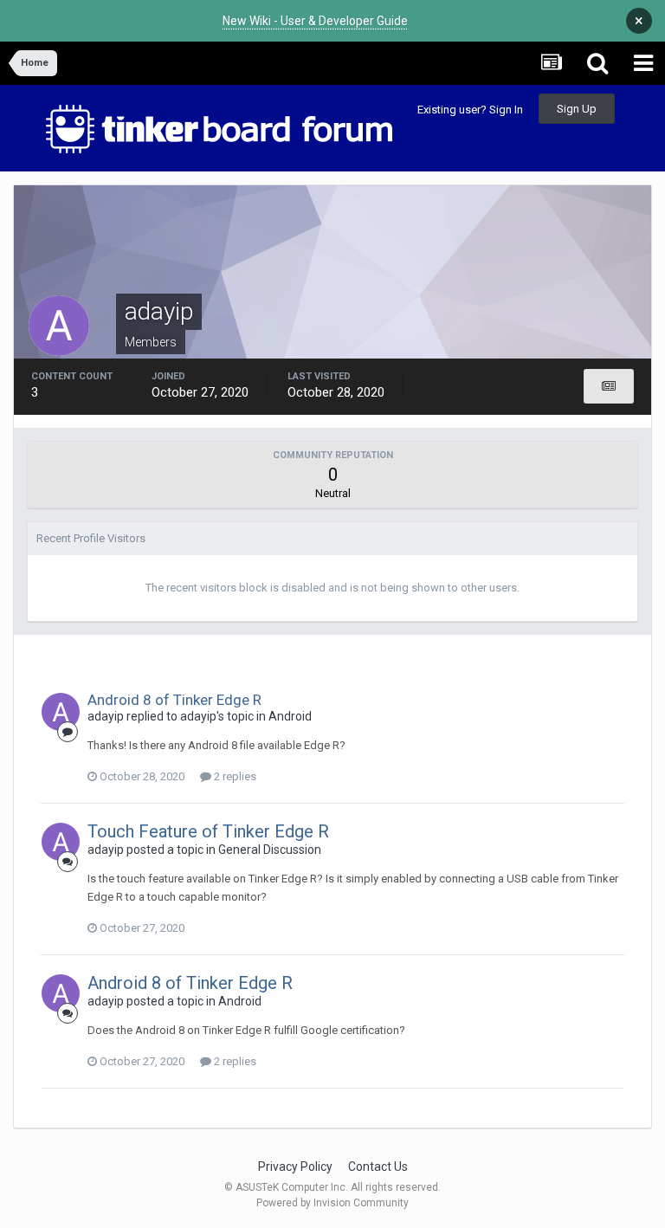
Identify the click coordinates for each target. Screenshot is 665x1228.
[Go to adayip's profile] (61, 712)
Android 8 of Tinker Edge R (174, 699)
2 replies (233, 776)
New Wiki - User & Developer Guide (315, 21)
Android (290, 716)
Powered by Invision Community (332, 1203)
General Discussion (269, 849)
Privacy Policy (295, 1166)
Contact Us (378, 1166)
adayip (105, 716)
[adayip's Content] (609, 386)
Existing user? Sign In (470, 109)
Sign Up (577, 108)
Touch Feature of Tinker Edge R (208, 831)
